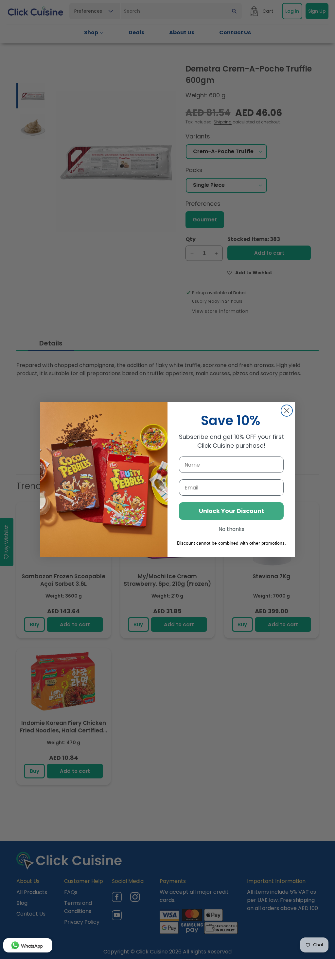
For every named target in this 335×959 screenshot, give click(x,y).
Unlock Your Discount (231, 511)
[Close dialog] (286, 410)
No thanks (231, 529)
